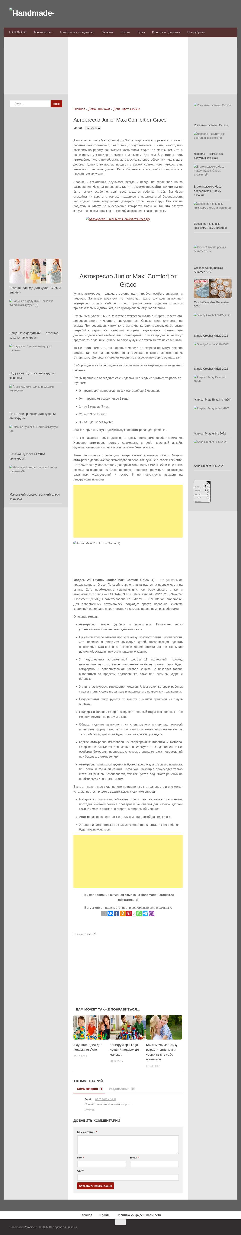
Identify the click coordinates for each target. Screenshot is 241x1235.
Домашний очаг (99, 109)
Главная (79, 109)
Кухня (141, 32)
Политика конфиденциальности (139, 1215)
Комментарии (89, 1088)
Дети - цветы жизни (126, 109)
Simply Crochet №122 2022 (211, 335)
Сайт (80, 1170)
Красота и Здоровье (166, 32)
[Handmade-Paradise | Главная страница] (37, 13)
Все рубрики (196, 32)
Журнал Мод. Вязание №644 (212, 399)
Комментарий (87, 1131)
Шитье (125, 32)
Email (134, 1157)
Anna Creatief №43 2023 (209, 465)
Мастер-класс (43, 32)
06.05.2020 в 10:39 (105, 1099)
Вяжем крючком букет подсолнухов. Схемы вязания (208, 191)
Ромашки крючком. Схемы (211, 125)
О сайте (104, 1215)
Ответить (90, 1110)
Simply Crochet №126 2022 (211, 368)
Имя (80, 1157)
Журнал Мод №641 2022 (210, 433)
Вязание (108, 32)
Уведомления (121, 1088)
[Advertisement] (128, 68)
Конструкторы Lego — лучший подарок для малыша (126, 1049)
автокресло (93, 127)
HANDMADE (18, 32)
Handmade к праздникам (77, 32)
